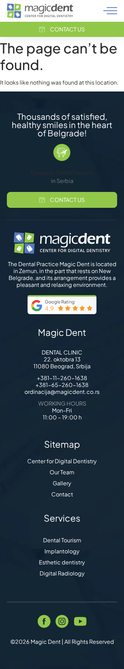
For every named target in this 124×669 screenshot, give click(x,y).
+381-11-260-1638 (62, 377)
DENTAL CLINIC (62, 352)
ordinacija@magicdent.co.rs (62, 391)
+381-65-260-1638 (62, 384)
